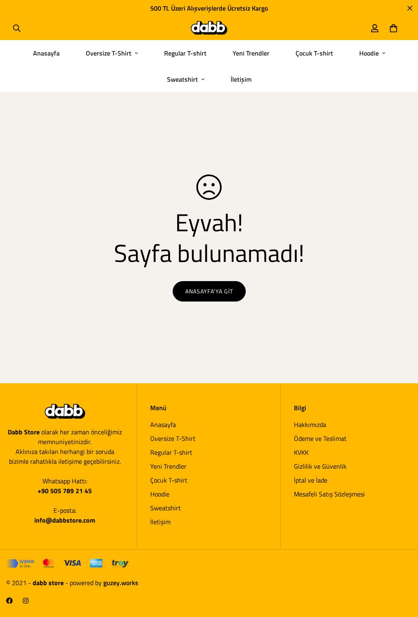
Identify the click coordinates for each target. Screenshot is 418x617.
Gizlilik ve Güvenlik (320, 466)
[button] (393, 28)
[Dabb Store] (209, 28)
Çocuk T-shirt (314, 53)
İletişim (241, 79)
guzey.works (120, 583)
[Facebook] (9, 600)
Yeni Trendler (251, 53)
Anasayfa (46, 53)
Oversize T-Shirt (108, 53)
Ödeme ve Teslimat (320, 438)
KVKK (301, 452)
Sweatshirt (182, 79)
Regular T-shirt (185, 53)
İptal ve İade (310, 480)
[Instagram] (25, 600)
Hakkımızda (310, 424)
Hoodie (369, 53)
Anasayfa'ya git (209, 291)
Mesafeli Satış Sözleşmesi (329, 494)
